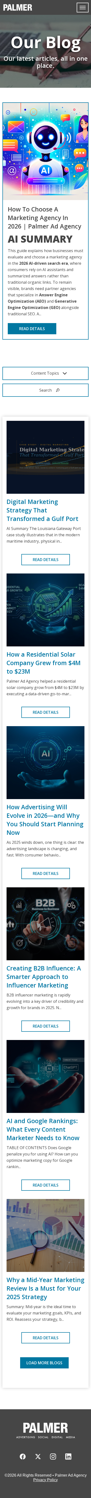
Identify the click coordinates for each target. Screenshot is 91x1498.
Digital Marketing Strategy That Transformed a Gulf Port (42, 510)
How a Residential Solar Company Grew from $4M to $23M (44, 662)
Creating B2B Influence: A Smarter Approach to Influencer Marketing (44, 976)
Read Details (32, 328)
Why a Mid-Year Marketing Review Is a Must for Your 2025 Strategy (45, 1288)
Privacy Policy (45, 1480)
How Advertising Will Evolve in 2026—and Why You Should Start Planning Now (45, 820)
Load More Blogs (44, 1363)
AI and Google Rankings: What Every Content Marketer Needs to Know (43, 1129)
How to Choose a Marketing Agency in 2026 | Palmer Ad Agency (44, 217)
